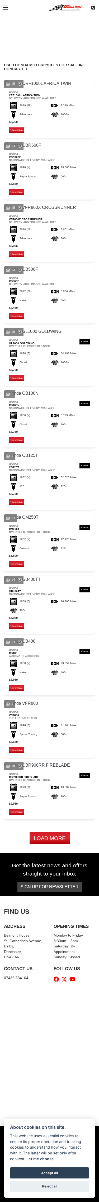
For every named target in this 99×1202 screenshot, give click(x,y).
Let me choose (40, 1159)
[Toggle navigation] (5, 8)
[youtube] (73, 979)
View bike (17, 130)
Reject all (49, 1186)
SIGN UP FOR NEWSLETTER (50, 887)
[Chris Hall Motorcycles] (67, 7)
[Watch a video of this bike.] (19, 84)
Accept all (49, 1173)
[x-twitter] (65, 979)
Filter (81, 24)
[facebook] (58, 979)
